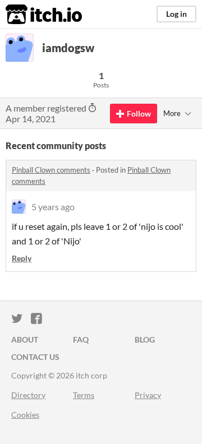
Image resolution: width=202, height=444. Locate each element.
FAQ (81, 339)
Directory (28, 395)
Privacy (148, 395)
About (24, 339)
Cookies (25, 414)
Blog (145, 339)
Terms (83, 395)
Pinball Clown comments (51, 169)
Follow (139, 113)
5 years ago (53, 206)
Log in (176, 13)
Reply (21, 258)
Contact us (35, 357)
